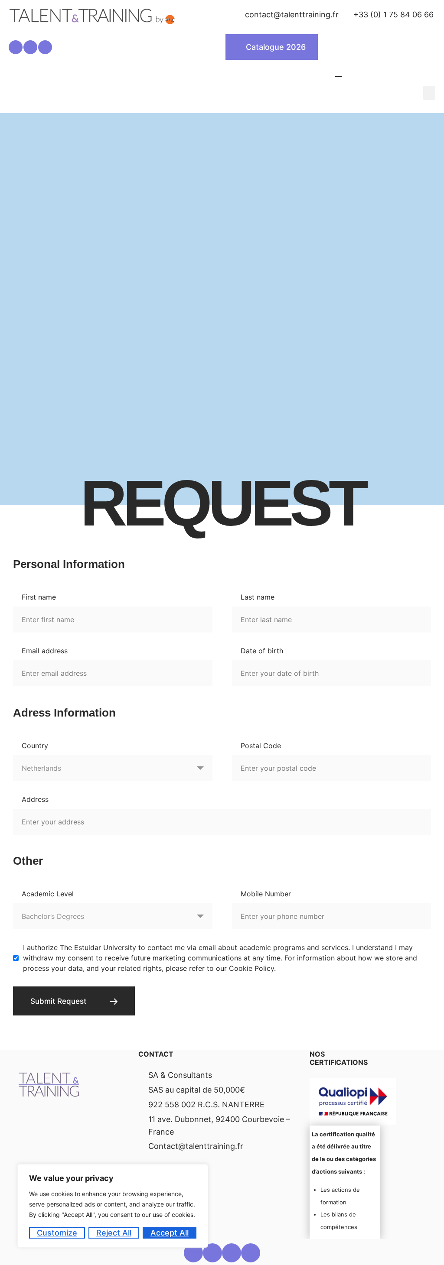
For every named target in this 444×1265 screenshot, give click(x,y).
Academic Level (48, 893)
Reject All (113, 1232)
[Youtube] (250, 1252)
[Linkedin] (16, 47)
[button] (429, 93)
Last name (257, 597)
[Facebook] (30, 47)
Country (35, 745)
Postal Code (261, 745)
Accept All (169, 1232)
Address (35, 799)
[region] (112, 1206)
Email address (45, 650)
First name (39, 597)
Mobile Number (266, 893)
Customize (57, 1232)
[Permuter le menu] (338, 72)
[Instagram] (45, 47)
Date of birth (262, 650)
